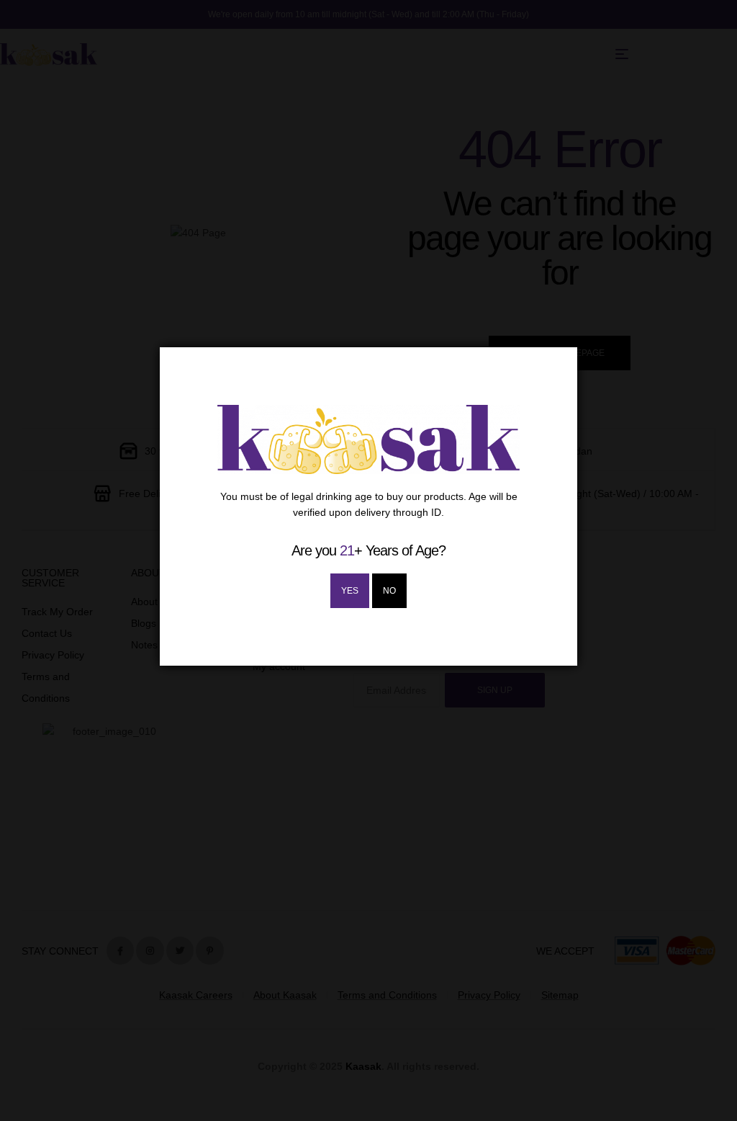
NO (389, 591)
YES (349, 591)
